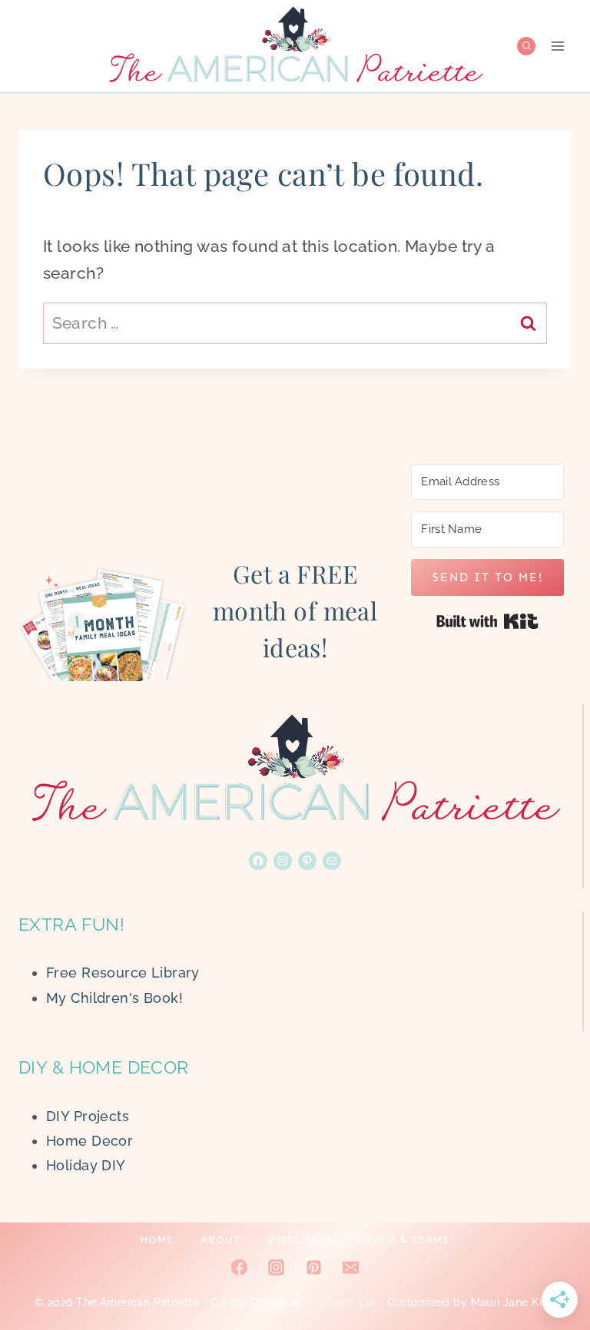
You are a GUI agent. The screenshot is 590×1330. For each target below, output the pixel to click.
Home (157, 1240)
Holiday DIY (86, 1165)
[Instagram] (276, 1267)
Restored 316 (341, 1302)
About (220, 1240)
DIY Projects (87, 1116)
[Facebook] (240, 1267)
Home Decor (89, 1141)
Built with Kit (487, 621)
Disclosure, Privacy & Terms (358, 1240)
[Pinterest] (313, 1267)
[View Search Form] (526, 46)
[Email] (350, 1267)
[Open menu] (557, 46)
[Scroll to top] (551, 1268)
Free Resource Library (123, 972)
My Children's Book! (114, 998)
